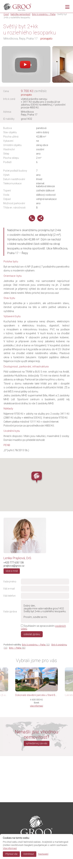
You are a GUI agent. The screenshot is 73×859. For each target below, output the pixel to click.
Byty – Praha (17, 647)
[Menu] (67, 7)
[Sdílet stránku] (40, 220)
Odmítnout (28, 854)
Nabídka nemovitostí (20, 14)
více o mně (12, 570)
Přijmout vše (11, 854)
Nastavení (43, 854)
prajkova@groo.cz (14, 565)
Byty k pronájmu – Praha (43, 14)
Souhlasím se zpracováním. (43, 627)
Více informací (10, 848)
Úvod (6, 14)
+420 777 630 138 (14, 562)
